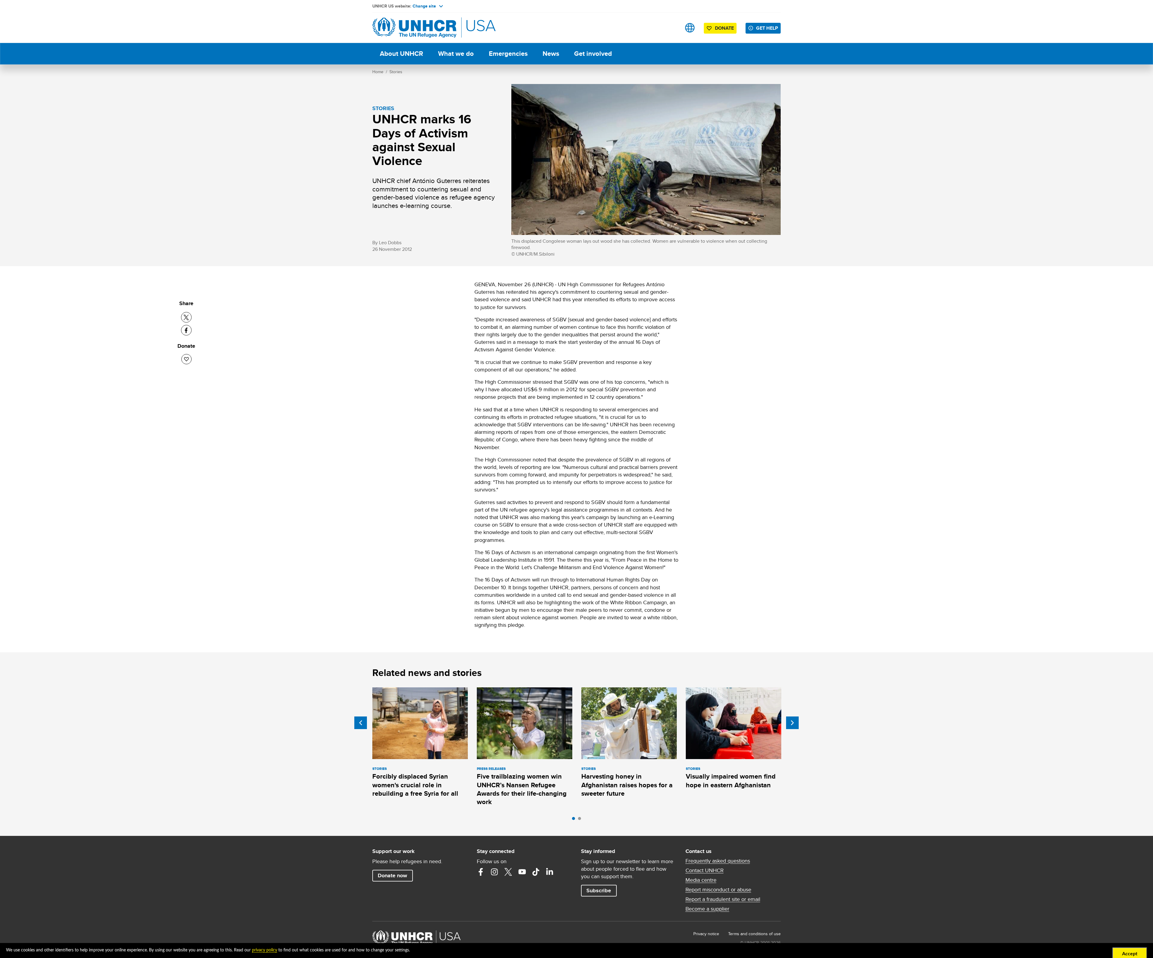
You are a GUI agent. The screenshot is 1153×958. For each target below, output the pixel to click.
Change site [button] (424, 6)
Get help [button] (767, 28)
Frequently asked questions (717, 860)
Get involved (593, 54)
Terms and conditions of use (754, 934)
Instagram (494, 872)
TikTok (536, 872)
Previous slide (360, 722)
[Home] (414, 28)
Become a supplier (707, 908)
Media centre (700, 880)
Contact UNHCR (704, 870)
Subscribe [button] (598, 890)
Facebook (481, 872)
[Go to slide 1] (575, 820)
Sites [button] (690, 28)
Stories (395, 72)
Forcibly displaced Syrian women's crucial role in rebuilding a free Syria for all (415, 784)
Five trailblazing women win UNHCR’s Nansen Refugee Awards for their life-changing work (522, 789)
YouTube (522, 872)
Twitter (508, 872)
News (551, 54)
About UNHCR (401, 54)
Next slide (792, 722)
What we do (456, 54)
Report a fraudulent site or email (722, 899)
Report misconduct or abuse (718, 889)
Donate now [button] (392, 875)
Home (377, 72)
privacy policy (264, 950)
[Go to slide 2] (581, 820)
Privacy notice (706, 934)
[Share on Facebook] (186, 330)
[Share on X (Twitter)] (186, 317)
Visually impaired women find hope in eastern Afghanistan (731, 780)
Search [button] (671, 28)
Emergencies (508, 54)
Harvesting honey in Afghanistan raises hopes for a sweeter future (627, 784)
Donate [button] (724, 28)
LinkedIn (550, 872)
